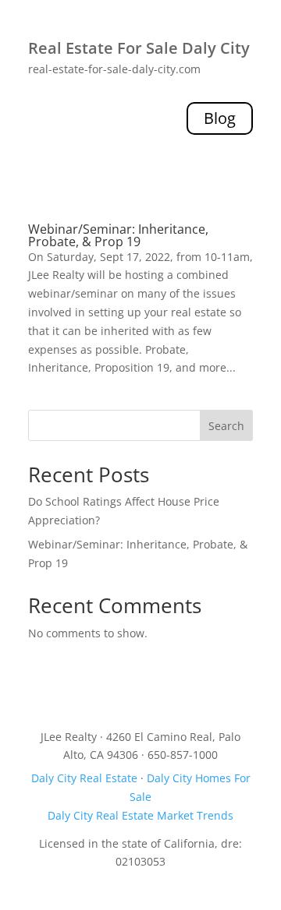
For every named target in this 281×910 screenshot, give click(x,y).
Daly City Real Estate (84, 778)
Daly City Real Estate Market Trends (140, 815)
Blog (220, 118)
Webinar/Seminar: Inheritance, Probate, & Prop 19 (118, 235)
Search (226, 425)
